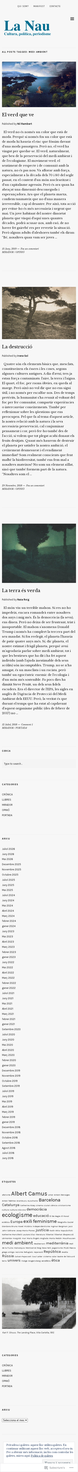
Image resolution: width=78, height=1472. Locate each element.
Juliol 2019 (8, 1091)
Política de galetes (42, 1455)
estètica (6, 1222)
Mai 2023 (7, 936)
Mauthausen (69, 1238)
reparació (38, 1252)
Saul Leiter (37, 1256)
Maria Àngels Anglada (37, 1238)
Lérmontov (7, 1238)
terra (4, 1261)
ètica (55, 1260)
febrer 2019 (8, 1117)
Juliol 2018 (8, 1152)
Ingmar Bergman (59, 1226)
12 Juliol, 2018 (9, 724)
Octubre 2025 (10, 874)
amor (50, 1195)
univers (14, 1260)
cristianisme (64, 1205)
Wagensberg (34, 1261)
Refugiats (28, 1252)
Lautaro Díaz (29, 1234)
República (52, 1251)
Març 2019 (8, 1111)
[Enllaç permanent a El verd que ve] (39, 106)
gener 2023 (9, 957)
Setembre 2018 (11, 1142)
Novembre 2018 (11, 1132)
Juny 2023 (8, 931)
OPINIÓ (20, 252)
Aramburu (22, 1201)
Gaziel (70, 1222)
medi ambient (17, 1243)
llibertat (50, 1234)
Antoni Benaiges (62, 1195)
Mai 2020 (7, 1044)
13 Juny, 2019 (9, 248)
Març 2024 (8, 915)
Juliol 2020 (8, 1034)
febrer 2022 (9, 982)
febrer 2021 (8, 1019)
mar (24, 1238)
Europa (16, 1221)
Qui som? (23, 6)
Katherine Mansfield (12, 1234)
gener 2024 (9, 926)
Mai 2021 (7, 1003)
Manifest (39, 6)
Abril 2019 (7, 1106)
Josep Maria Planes (25, 1230)
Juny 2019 (7, 1096)
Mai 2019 (7, 1101)
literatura (40, 1234)
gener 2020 (9, 1065)
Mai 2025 (7, 890)
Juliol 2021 (8, 993)
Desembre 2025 (11, 864)
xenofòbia (46, 1261)
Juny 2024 (8, 900)
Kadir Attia (55, 1230)
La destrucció (17, 346)
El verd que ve (18, 114)
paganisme (57, 1248)
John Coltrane (8, 1230)
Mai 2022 (7, 967)
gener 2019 (8, 1122)
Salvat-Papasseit (23, 1256)
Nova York (46, 1248)
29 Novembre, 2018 (12, 485)
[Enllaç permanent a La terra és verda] (39, 582)
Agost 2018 (8, 1147)
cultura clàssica (18, 1209)
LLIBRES (6, 799)
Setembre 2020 (11, 1029)
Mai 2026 (7, 859)
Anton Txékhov (9, 1201)
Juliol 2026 (8, 848)
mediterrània (57, 1243)
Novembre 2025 (11, 869)
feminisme (45, 1221)
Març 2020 (8, 1054)
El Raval (65, 1216)
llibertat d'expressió (63, 1234)
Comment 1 (27, 724)
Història (28, 1226)
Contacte (55, 6)
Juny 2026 (8, 854)
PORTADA (21, 728)
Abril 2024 (8, 910)
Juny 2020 (8, 1039)
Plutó (66, 1248)
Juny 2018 (8, 1158)
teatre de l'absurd (66, 1256)
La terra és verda (21, 590)
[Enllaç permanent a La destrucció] (39, 338)
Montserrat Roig (33, 1248)
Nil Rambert (24, 123)
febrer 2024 (9, 920)
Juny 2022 (8, 962)
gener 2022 (9, 987)
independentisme (41, 1226)
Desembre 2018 (11, 1127)
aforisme (6, 1195)
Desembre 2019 (11, 1070)
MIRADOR (8, 252)
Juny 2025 (8, 885)
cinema (39, 1205)
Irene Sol (22, 355)
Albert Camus (29, 1193)
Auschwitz (33, 1201)
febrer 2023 (9, 952)
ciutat (47, 1205)
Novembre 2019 (11, 1075)
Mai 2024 (7, 905)
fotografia (62, 1222)
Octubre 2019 (10, 1080)
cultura (5, 1209)
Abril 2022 (8, 972)
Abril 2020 (8, 1049)
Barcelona (49, 1200)
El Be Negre (55, 1216)
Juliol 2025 (8, 879)
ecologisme (17, 1214)
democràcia (37, 1209)
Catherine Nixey (27, 1205)
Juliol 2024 (8, 895)
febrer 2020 (9, 1060)
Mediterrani (39, 1243)
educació (41, 1215)
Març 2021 (8, 1013)
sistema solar (50, 1256)
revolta (65, 1252)
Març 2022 (8, 977)
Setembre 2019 (11, 1085)
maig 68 (17, 1238)
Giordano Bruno (9, 1226)
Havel (20, 1226)
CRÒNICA (7, 794)
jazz (70, 1226)
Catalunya (10, 1205)
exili (27, 1221)
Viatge (24, 1261)
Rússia (8, 1256)
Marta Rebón (55, 1238)
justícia (42, 1230)
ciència (54, 1205)
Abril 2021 (7, 1008)
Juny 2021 (7, 998)
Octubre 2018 (10, 1137)
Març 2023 (8, 946)
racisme (19, 1252)
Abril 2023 (8, 941)
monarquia (19, 1248)
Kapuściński (67, 1230)
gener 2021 (8, 1024)
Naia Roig (23, 599)
